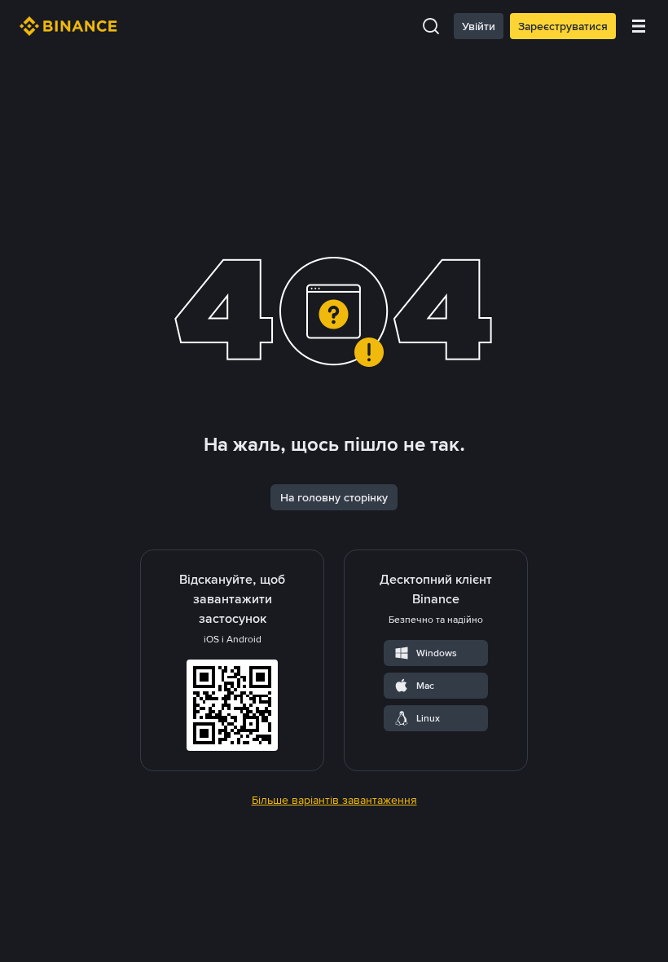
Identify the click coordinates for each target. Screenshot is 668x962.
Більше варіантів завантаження (334, 799)
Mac (425, 685)
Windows (436, 653)
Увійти (478, 26)
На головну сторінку (334, 497)
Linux (428, 718)
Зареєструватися (563, 26)
